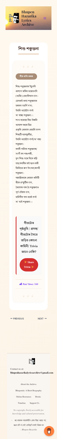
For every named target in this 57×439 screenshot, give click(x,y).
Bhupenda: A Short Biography (29, 390)
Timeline (22, 403)
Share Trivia (29, 264)
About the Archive (28, 384)
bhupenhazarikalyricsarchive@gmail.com (31, 372)
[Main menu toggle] (44, 18)
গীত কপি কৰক (26, 76)
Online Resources (23, 396)
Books (38, 396)
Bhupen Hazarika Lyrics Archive (29, 18)
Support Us (34, 403)
